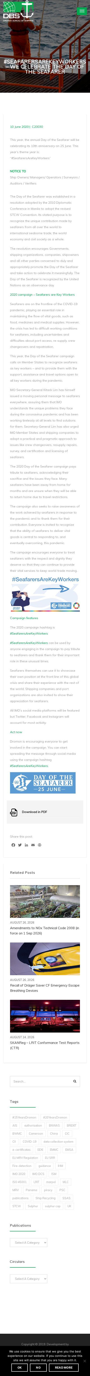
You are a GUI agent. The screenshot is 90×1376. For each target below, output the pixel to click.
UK (69, 1206)
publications (20, 1198)
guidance (44, 1166)
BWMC (17, 1133)
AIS (14, 1125)
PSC (62, 1190)
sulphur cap (53, 1206)
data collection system (58, 1141)
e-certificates (21, 1149)
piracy (48, 1190)
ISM (53, 1174)
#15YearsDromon (24, 1117)
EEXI (40, 1149)
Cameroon (36, 1133)
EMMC (54, 1149)
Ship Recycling (45, 1198)
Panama (31, 1190)
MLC (66, 1182)
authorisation (33, 1125)
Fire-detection (21, 1166)
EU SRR (50, 1157)
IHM (60, 1166)
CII (14, 1141)
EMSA (69, 1149)
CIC (67, 1133)
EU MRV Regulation (25, 1157)
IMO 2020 (18, 1174)
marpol (51, 1182)
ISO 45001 (19, 1182)
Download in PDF (34, 812)
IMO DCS (38, 1174)
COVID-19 (29, 1141)
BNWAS (54, 1125)
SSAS (66, 1198)
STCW (16, 1206)
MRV (15, 1190)
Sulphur (33, 1206)
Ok (19, 1367)
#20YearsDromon (55, 1117)
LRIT (36, 1182)
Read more (64, 1367)
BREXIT (71, 1125)
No (38, 1367)
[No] (84, 1361)
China (54, 1133)
